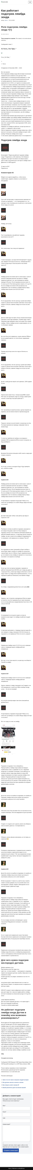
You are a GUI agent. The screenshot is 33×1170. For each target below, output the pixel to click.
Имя (4, 1105)
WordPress (22, 1168)
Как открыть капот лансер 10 (11, 1085)
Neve (9, 1168)
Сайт (4, 1118)
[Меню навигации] (30, 2)
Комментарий (7, 1124)
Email (4, 1111)
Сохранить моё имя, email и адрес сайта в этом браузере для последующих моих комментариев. (16, 1145)
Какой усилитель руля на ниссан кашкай (14, 1087)
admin (6, 20)
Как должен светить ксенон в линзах (13, 1082)
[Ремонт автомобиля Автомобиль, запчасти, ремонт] (5, 2)
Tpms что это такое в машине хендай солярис (16, 1079)
